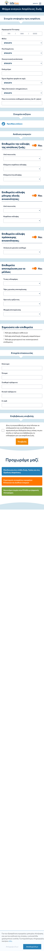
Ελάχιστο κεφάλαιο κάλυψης (14, 165)
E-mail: (4, 401)
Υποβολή (22, 441)
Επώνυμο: (6, 364)
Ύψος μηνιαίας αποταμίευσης (15, 289)
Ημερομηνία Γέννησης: (15, 31)
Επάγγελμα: (6, 69)
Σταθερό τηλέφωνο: (10, 382)
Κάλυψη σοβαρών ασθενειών (16, 333)
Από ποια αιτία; (9, 154)
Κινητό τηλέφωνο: (9, 392)
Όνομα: (5, 373)
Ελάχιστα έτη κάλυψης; (12, 175)
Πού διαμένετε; (8, 49)
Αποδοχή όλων (32, 947)
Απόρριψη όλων (12, 947)
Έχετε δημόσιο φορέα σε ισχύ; (14, 78)
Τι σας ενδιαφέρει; (10, 279)
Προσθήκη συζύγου (14, 124)
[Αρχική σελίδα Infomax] (12, 2)
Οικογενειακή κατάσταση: (12, 59)
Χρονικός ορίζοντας (11, 300)
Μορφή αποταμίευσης (12, 310)
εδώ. (10, 941)
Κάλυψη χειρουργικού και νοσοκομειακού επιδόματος (20, 340)
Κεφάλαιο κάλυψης (11, 216)
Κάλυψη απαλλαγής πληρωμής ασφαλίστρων (22, 336)
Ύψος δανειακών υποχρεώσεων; (14, 89)
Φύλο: (4, 39)
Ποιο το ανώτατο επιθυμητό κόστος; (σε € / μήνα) (21, 99)
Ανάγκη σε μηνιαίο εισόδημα (14, 248)
